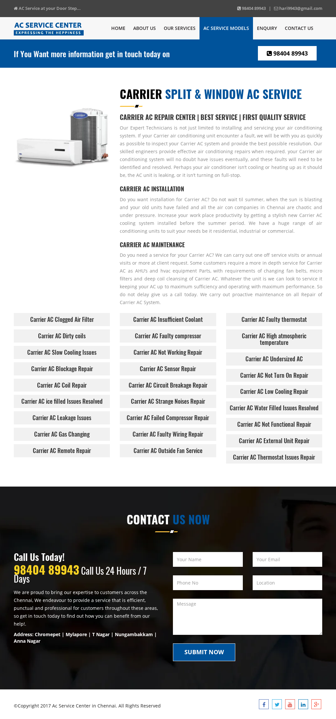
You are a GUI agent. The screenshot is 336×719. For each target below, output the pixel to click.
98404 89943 (290, 53)
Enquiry (267, 28)
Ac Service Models (226, 28)
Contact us (299, 28)
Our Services (180, 28)
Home (118, 28)
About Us (144, 28)
